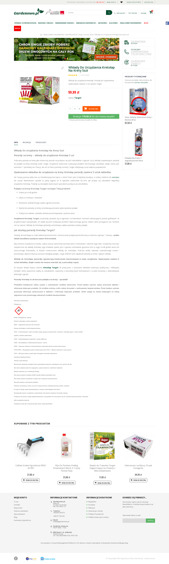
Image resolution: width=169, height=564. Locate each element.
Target (77, 97)
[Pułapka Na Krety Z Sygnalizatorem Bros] (139, 142)
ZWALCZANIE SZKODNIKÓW (130, 23)
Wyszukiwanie (19, 514)
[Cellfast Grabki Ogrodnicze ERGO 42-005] (30, 446)
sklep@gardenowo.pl (61, 521)
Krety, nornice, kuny (86, 34)
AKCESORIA (102, 23)
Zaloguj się (148, 2)
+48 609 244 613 (59, 512)
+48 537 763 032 (59, 516)
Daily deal (121, 1)
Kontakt (143, 13)
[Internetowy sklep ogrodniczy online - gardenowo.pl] (29, 11)
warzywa (115, 177)
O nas (16, 502)
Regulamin (92, 502)
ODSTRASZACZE (71, 34)
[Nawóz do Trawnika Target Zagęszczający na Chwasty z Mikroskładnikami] (102, 446)
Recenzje (27, 142)
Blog (146, 23)
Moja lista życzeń (134, 2)
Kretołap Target (50, 267)
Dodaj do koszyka (103, 483)
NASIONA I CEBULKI (45, 23)
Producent (41, 142)
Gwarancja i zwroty (95, 511)
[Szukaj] (109, 12)
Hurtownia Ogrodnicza (22, 520)
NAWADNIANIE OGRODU (64, 23)
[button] (62, 68)
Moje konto (111, 2)
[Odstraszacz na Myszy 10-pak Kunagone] (138, 446)
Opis (16, 142)
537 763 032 (133, 13)
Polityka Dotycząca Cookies (98, 517)
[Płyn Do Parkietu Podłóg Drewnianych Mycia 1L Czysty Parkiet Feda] (66, 446)
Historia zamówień (21, 511)
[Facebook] (16, 558)
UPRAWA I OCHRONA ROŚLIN (25, 23)
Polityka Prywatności (96, 514)
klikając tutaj (123, 543)
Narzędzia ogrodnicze (86, 23)
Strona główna (41, 34)
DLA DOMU (113, 23)
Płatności (91, 508)
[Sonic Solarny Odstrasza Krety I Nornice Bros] (139, 101)
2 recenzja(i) (84, 75)
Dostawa (91, 505)
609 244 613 (100, 2)
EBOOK (17, 28)
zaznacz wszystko (141, 82)
